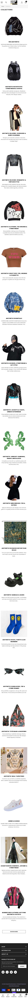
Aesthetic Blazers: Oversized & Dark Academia (14, 134)
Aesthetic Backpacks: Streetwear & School (14, 87)
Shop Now (14, 52)
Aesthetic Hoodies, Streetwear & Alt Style (14, 364)
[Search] (6, 2)
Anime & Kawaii (14, 821)
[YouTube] (15, 972)
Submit (22, 966)
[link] (8, 996)
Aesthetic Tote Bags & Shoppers (14, 731)
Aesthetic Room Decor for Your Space (14, 549)
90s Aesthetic (14, 42)
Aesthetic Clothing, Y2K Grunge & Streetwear (14, 227)
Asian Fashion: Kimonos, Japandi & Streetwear (14, 867)
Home (3, 6)
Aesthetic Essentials (14, 318)
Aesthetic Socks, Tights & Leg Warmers (13, 640)
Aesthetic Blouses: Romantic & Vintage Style (14, 181)
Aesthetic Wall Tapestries (14, 776)
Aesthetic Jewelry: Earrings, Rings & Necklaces (14, 457)
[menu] (2, 2)
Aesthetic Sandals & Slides (14, 595)
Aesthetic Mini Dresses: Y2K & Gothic (14, 504)
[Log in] (22, 2)
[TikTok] (11, 972)
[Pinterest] (7, 972)
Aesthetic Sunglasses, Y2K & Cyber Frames (14, 687)
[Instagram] (3, 972)
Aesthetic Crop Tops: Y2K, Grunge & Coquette (14, 274)
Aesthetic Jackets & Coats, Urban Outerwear (14, 411)
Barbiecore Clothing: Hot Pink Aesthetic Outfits (14, 913)
